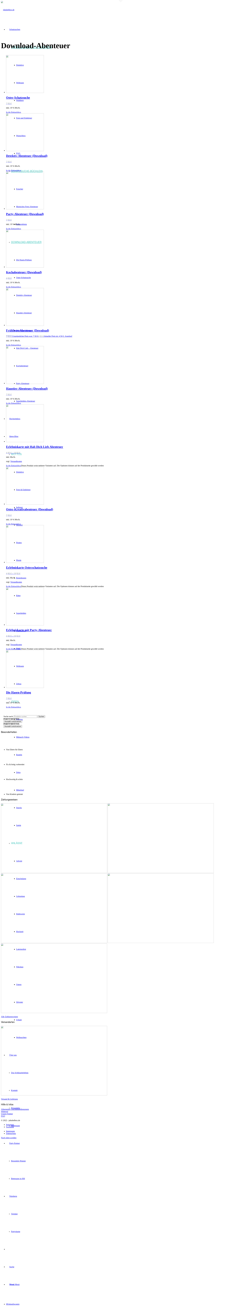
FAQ (3, 1116)
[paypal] (161, 942)
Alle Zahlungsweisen (9, 1017)
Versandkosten (16, 461)
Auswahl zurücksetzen (13, 721)
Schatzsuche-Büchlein (27, 171)
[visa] (54, 872)
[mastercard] (161, 872)
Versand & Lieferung (9, 1099)
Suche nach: (8, 716)
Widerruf (4, 1111)
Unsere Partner (7, 1114)
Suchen (41, 716)
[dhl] (54, 1095)
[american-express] (54, 942)
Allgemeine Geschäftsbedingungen (15, 1109)
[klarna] (54, 1012)
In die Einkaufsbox (13, 112)
